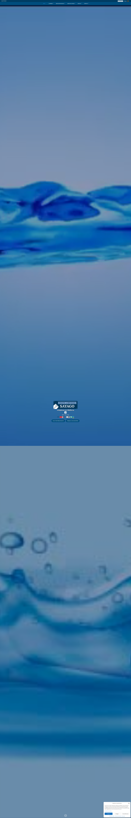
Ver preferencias (125, 813)
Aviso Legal (123, 816)
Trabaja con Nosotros (72, 420)
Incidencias (120, 1)
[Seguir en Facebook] (65, 413)
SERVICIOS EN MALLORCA (60, 3)
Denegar (117, 813)
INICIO (44, 3)
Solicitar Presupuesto (58, 420)
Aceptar (108, 813)
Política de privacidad (118, 816)
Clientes (125, 1)
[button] (128, 803)
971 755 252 (65, 415)
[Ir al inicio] (65, 2)
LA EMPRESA (51, 3)
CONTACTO (86, 3)
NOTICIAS (79, 3)
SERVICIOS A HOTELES (70, 3)
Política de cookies (112, 816)
